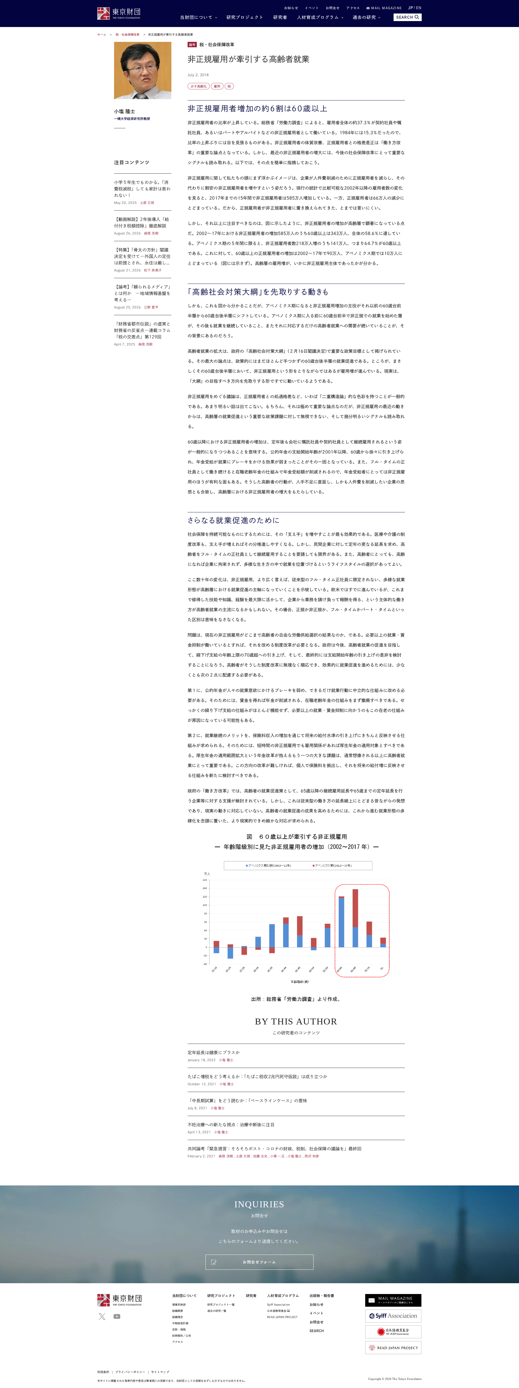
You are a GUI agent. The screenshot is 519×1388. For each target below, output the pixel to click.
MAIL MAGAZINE (386, 7)
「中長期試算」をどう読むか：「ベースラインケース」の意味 (296, 1104)
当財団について (196, 17)
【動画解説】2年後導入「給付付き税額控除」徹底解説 (142, 226)
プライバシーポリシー (130, 1371)
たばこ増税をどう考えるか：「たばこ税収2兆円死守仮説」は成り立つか (296, 1080)
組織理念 (177, 1317)
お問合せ (333, 7)
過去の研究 (364, 17)
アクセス (353, 7)
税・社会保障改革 (128, 34)
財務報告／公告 (181, 1335)
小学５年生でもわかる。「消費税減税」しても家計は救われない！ (142, 192)
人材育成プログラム (318, 17)
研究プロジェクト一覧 (221, 1304)
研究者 (280, 17)
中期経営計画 (180, 1323)
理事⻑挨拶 (179, 1304)
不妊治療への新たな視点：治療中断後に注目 (296, 1128)
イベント (312, 7)
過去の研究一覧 (217, 1310)
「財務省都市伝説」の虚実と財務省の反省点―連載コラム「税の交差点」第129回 (142, 331)
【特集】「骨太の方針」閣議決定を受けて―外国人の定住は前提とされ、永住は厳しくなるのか (142, 259)
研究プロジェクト (245, 17)
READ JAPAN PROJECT (282, 1317)
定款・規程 (179, 1329)
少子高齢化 (199, 86)
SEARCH (404, 17)
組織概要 (177, 1310)
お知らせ (291, 7)
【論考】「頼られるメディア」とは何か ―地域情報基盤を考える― (142, 296)
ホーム (101, 34)
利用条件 (103, 1371)
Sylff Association (278, 1304)
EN (419, 8)
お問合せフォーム (259, 1262)
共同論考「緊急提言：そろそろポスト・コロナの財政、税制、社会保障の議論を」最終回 (296, 1149)
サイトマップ (160, 1371)
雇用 (217, 86)
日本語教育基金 (277, 1310)
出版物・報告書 (322, 1296)
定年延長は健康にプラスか (296, 1056)
